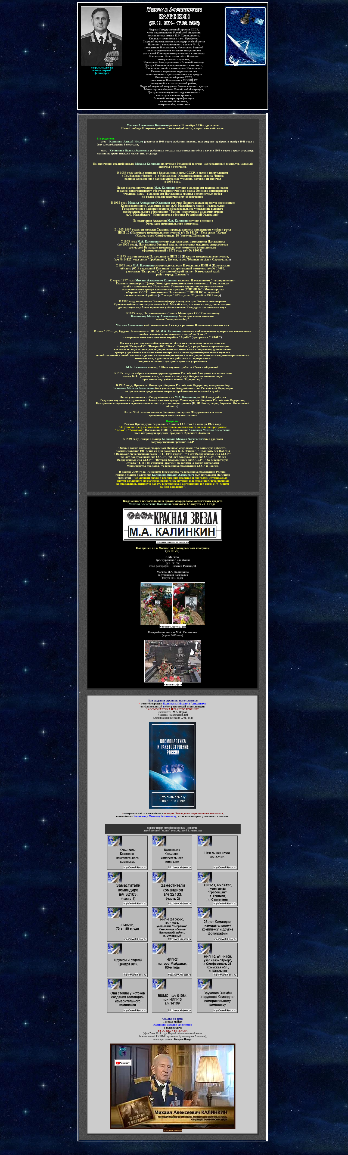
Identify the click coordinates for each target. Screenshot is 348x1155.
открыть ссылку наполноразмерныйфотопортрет (102, 70)
